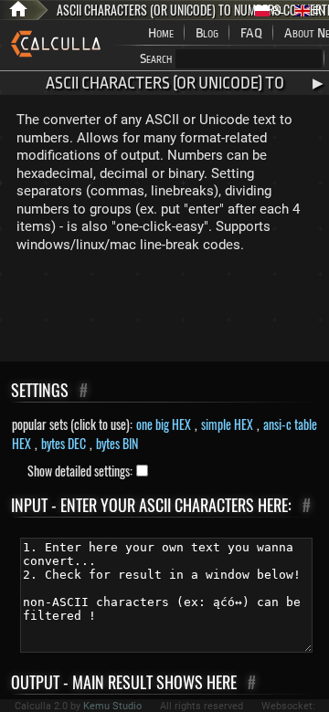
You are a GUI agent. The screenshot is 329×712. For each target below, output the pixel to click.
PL (277, 10)
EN (317, 10)
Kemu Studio (112, 706)
